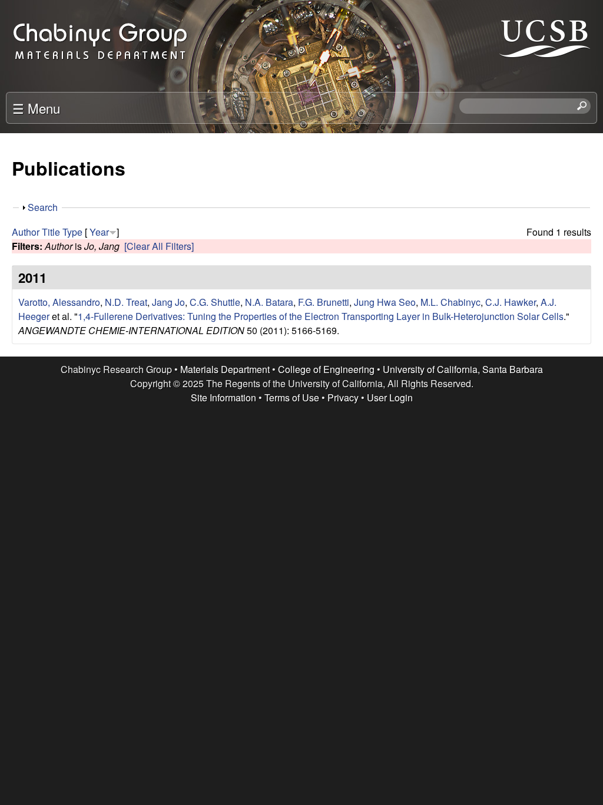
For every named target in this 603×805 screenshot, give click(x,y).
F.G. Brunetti (323, 302)
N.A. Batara (269, 302)
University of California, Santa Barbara (463, 369)
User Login (390, 397)
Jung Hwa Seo (385, 302)
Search (43, 207)
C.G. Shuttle (215, 302)
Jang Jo (168, 302)
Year (99, 232)
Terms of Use (291, 397)
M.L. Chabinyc (450, 302)
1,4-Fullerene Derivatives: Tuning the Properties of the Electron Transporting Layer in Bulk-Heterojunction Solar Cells (321, 316)
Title (51, 232)
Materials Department (225, 369)
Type (72, 232)
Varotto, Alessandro (59, 302)
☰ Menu (36, 107)
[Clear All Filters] (159, 246)
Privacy (343, 397)
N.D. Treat (126, 302)
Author (25, 232)
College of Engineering (326, 369)
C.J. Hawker (510, 302)
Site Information (223, 397)
